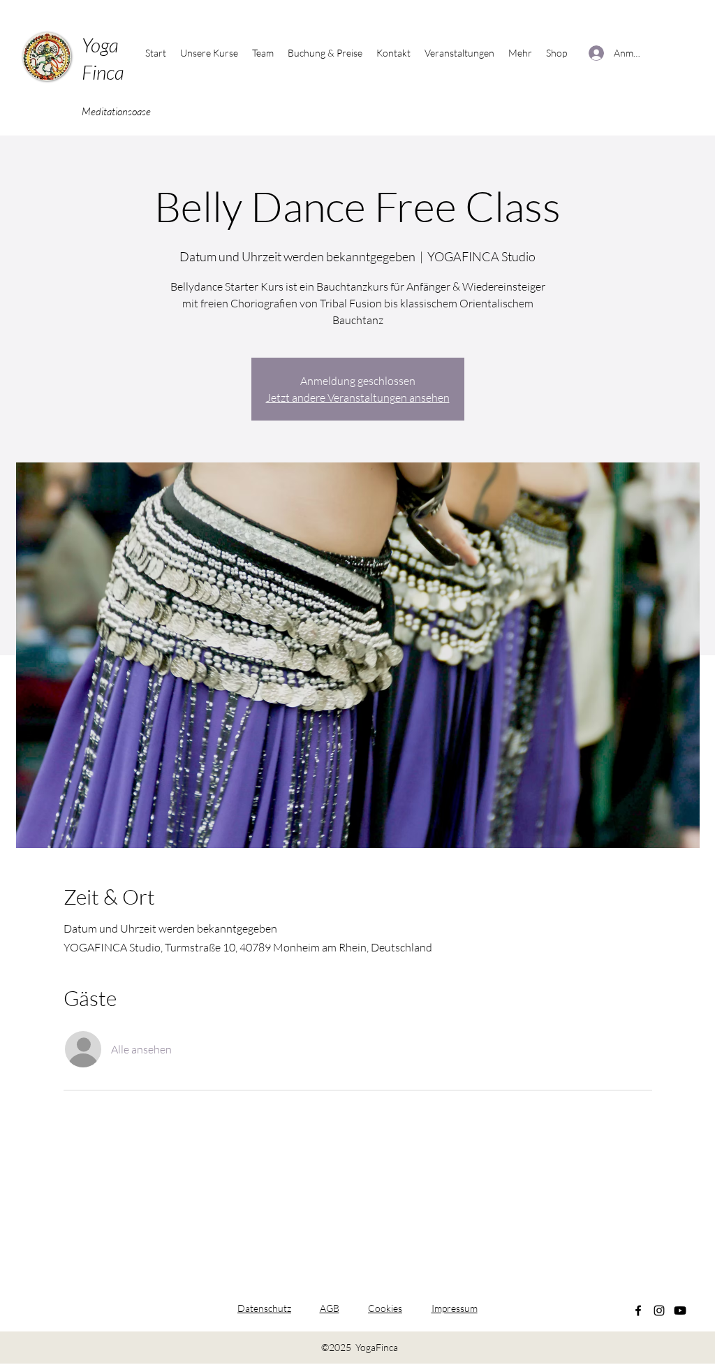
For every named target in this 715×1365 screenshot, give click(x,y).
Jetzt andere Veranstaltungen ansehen (358, 397)
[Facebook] (638, 1310)
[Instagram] (659, 1310)
